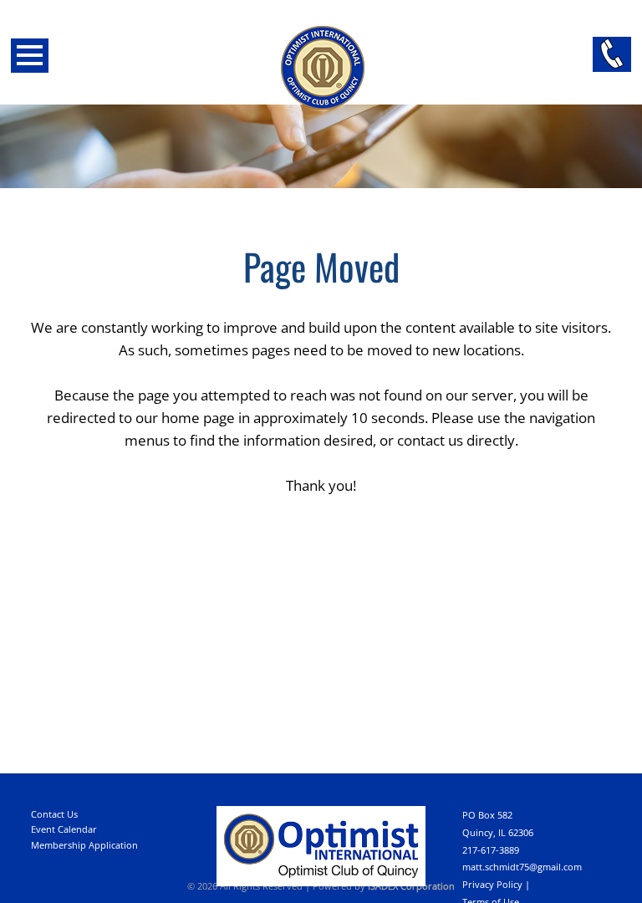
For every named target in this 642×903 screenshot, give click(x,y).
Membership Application (84, 845)
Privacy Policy (492, 884)
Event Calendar (64, 829)
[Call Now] (612, 54)
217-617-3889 (490, 850)
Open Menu (29, 55)
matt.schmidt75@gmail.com (522, 866)
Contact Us (54, 814)
